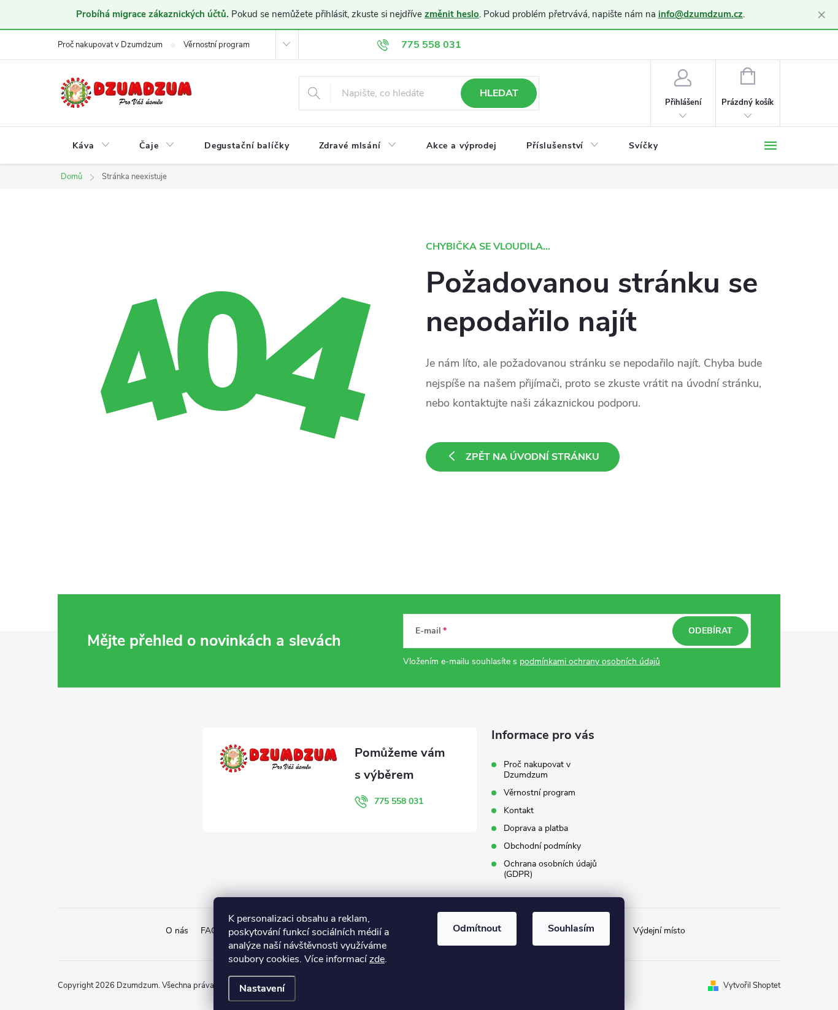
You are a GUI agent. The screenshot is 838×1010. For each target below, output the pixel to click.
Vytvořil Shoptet (751, 985)
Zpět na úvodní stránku (532, 457)
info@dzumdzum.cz (700, 14)
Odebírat (710, 631)
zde (377, 959)
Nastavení (262, 988)
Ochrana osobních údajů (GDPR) (550, 869)
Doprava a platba (536, 828)
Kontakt (519, 810)
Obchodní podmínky (542, 846)
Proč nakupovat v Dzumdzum (110, 44)
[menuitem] (91, 146)
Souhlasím (571, 928)
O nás (177, 930)
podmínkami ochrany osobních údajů (590, 661)
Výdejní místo (659, 930)
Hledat (499, 93)
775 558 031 (398, 801)
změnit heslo (452, 14)
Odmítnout (477, 928)
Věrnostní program (216, 44)
